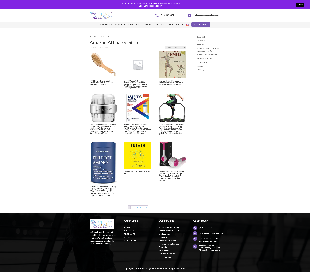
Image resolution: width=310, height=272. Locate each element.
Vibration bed (165, 257)
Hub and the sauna (167, 253)
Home (92, 37)
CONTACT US (151, 25)
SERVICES (120, 25)
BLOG (127, 237)
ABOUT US (106, 25)
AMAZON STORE (170, 25)
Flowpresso (164, 250)
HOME (127, 227)
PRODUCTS (134, 25)
